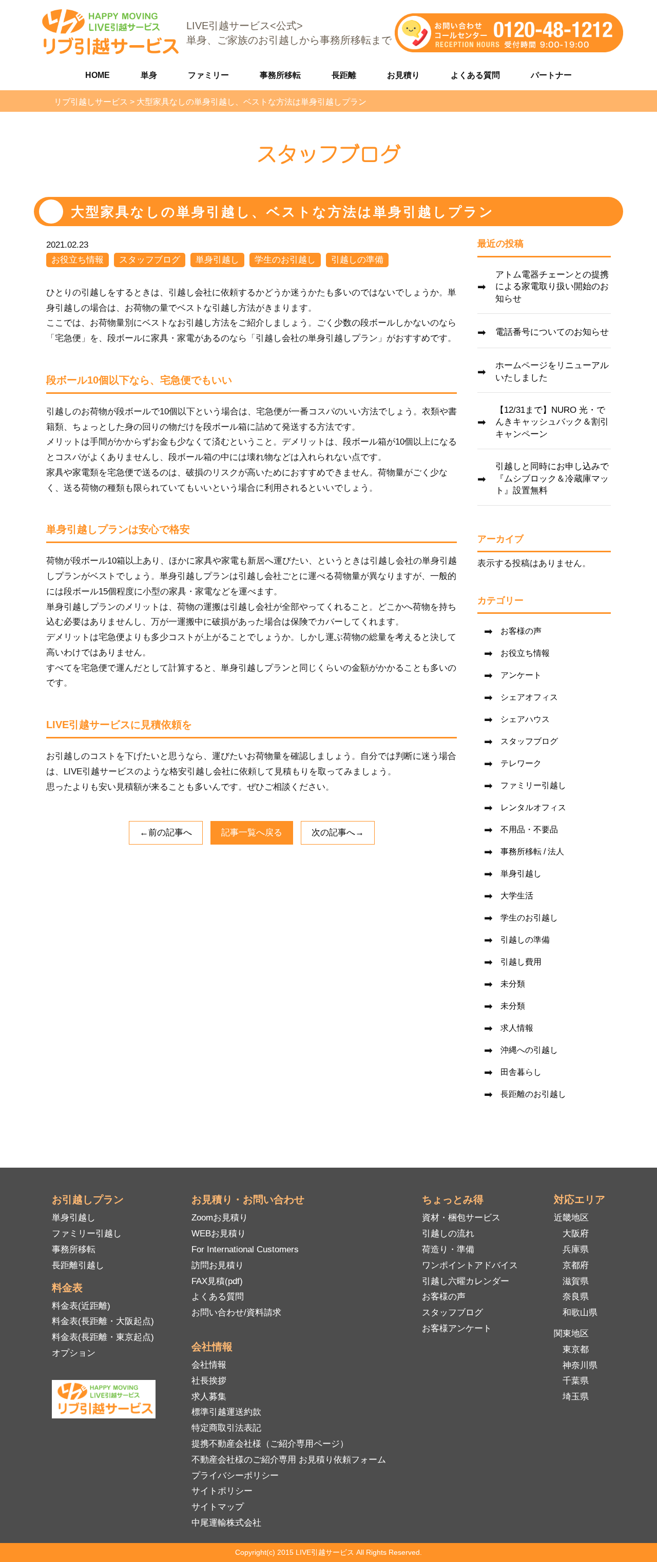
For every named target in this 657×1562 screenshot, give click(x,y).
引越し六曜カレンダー (465, 1281)
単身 (149, 75)
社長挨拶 (208, 1381)
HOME (97, 75)
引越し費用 (521, 961)
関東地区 (571, 1333)
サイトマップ (217, 1507)
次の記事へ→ (338, 832)
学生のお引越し (285, 260)
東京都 (576, 1349)
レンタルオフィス (533, 807)
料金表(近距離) (81, 1306)
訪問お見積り (217, 1265)
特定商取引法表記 (226, 1428)
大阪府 (576, 1233)
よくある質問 (475, 75)
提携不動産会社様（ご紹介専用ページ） (270, 1444)
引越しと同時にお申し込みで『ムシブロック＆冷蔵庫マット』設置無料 (552, 479)
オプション (73, 1353)
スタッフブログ (149, 260)
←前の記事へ (166, 832)
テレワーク (521, 763)
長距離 (344, 75)
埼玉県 (576, 1396)
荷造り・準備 (448, 1249)
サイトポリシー (222, 1491)
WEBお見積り (218, 1233)
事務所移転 (280, 75)
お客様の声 (521, 631)
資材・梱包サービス (461, 1218)
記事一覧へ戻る (251, 832)
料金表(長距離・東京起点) (103, 1337)
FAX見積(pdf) (217, 1281)
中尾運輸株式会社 (226, 1523)
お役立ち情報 (77, 260)
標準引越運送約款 (226, 1412)
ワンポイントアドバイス (470, 1265)
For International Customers (245, 1249)
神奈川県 (580, 1365)
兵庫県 (576, 1249)
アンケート (521, 675)
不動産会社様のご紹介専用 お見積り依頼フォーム (288, 1460)
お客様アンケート (457, 1328)
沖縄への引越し (529, 1050)
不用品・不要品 (529, 829)
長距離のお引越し (533, 1094)
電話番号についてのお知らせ (552, 332)
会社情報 (208, 1365)
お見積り (403, 75)
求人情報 (516, 1028)
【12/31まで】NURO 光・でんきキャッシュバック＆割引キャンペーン (552, 422)
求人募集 (208, 1396)
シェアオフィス (529, 697)
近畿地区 (571, 1218)
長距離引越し (78, 1265)
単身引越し (217, 260)
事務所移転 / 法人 (532, 851)
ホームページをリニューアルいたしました (552, 372)
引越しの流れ (448, 1233)
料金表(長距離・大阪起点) (103, 1321)
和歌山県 (580, 1312)
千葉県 (576, 1381)
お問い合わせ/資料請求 (236, 1312)
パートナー (551, 75)
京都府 (576, 1265)
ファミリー (208, 75)
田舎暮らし (521, 1072)
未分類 (512, 983)
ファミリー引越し (533, 785)
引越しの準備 (357, 260)
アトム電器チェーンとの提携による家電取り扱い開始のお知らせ (552, 287)
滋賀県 (576, 1281)
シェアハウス (525, 719)
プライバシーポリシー (235, 1475)
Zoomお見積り (219, 1218)
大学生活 (516, 895)
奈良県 (576, 1296)
